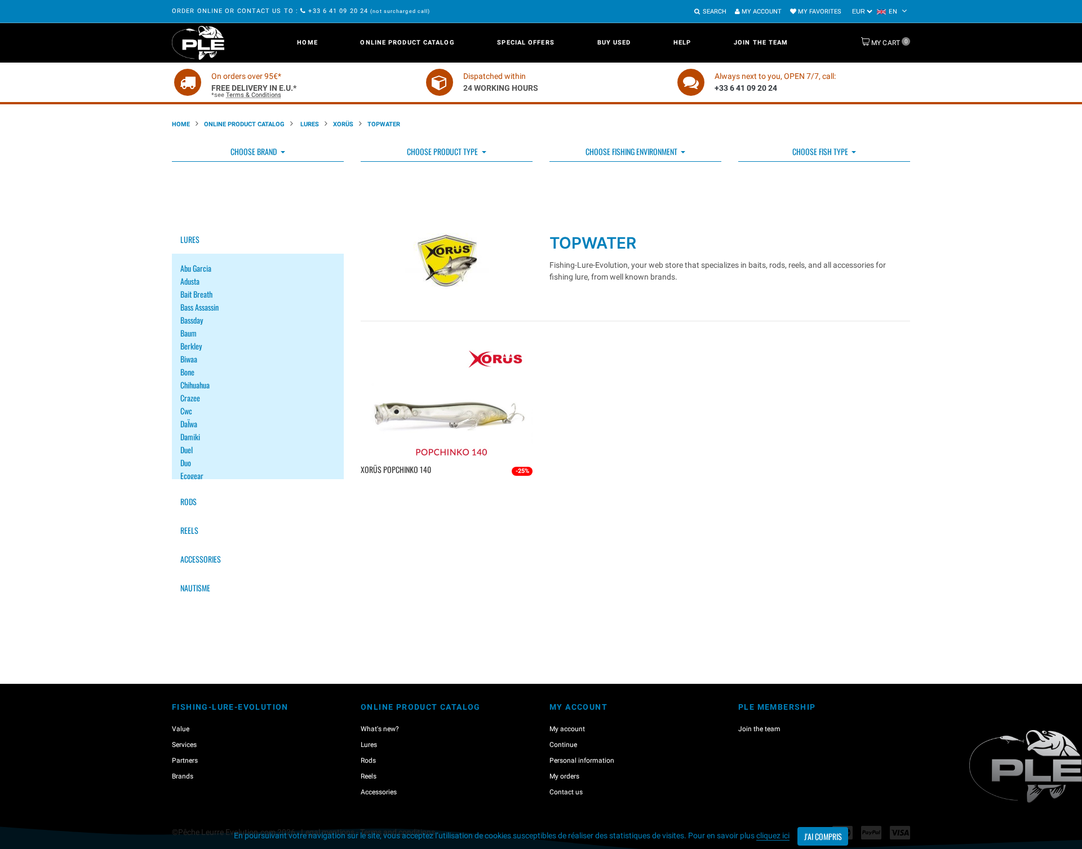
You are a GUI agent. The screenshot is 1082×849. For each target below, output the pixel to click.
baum (188, 333)
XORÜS (343, 124)
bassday (191, 320)
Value (180, 729)
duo (185, 462)
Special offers (525, 42)
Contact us (566, 792)
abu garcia (195, 268)
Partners (185, 760)
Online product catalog (407, 42)
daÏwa (188, 424)
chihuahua (195, 385)
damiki (190, 437)
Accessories (200, 559)
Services (184, 745)
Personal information (581, 760)
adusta (189, 281)
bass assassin (199, 307)
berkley (191, 346)
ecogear (191, 475)
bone (187, 372)
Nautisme (195, 588)
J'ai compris (823, 836)
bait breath (196, 294)
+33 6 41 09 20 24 (338, 11)
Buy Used (614, 42)
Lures (309, 124)
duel (186, 450)
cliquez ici (773, 835)
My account (761, 11)
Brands (182, 776)
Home (307, 42)
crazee (190, 398)
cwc (186, 411)
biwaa (188, 359)
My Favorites (818, 11)
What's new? (380, 729)
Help (682, 42)
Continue (563, 745)
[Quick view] (448, 488)
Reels (189, 530)
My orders (564, 776)
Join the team (761, 42)
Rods (188, 501)
